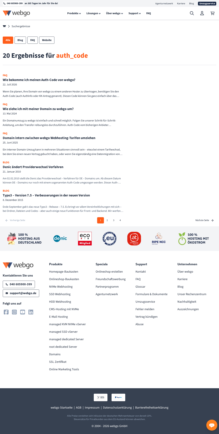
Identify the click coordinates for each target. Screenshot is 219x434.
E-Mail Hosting (58, 317)
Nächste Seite (202, 220)
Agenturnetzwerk (164, 3)
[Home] (4, 26)
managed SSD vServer (63, 332)
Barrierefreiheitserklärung (151, 407)
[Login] (202, 13)
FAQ (138, 279)
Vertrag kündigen (147, 317)
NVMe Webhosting (61, 287)
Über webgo (185, 272)
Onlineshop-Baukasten (64, 279)
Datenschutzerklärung (117, 407)
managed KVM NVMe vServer (67, 324)
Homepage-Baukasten (63, 272)
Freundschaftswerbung (111, 279)
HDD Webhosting (60, 302)
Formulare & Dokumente (152, 294)
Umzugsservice (145, 302)
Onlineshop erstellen (109, 272)
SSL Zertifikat (57, 362)
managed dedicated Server (66, 339)
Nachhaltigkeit (186, 302)
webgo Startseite (62, 407)
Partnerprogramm (107, 287)
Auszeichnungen (188, 309)
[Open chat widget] (211, 425)
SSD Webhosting (59, 294)
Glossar (140, 287)
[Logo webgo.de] (16, 13)
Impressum (92, 407)
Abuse (140, 324)
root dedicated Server (63, 347)
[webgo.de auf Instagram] (14, 312)
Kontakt (141, 272)
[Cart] (212, 13)
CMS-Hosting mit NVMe (64, 309)
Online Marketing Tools (64, 369)
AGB (78, 407)
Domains (55, 354)
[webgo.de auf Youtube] (22, 312)
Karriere (181, 3)
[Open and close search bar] (192, 13)
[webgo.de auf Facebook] (6, 312)
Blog (191, 3)
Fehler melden (145, 309)
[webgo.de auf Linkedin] (31, 312)
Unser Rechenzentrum (191, 294)
